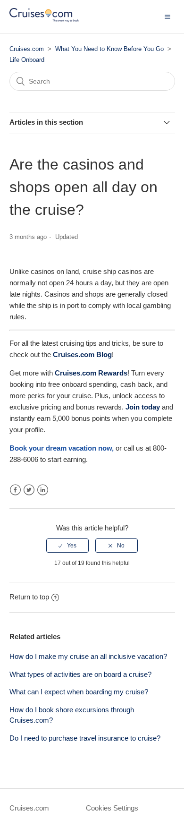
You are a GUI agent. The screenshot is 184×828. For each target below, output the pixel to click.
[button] (167, 16)
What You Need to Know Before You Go (109, 48)
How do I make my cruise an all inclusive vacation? (88, 656)
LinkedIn (43, 490)
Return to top (29, 597)
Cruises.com (26, 48)
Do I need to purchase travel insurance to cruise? (84, 738)
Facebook (15, 490)
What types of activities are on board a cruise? (80, 674)
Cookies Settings (112, 808)
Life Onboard (26, 59)
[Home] (44, 21)
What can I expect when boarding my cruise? (78, 692)
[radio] (67, 545)
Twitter (29, 490)
